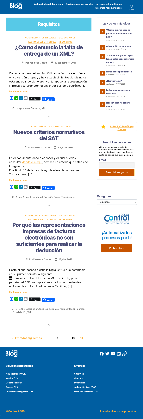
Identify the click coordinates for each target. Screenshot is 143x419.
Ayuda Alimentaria (25, 197)
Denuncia (35, 108)
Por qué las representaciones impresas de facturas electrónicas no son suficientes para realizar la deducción (48, 237)
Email (102, 160)
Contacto (79, 378)
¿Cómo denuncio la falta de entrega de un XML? (49, 50)
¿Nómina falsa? (114, 81)
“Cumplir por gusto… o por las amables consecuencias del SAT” (120, 59)
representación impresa (72, 309)
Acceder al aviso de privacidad (118, 411)
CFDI (23, 309)
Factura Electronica (42, 42)
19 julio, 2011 (65, 259)
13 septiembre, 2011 (65, 62)
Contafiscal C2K (14, 382)
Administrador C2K (15, 373)
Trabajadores (68, 197)
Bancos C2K (12, 387)
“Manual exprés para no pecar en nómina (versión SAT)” (119, 33)
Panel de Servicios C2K (86, 391)
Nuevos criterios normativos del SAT (48, 135)
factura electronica (49, 309)
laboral (39, 197)
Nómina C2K (12, 378)
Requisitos (65, 42)
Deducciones (67, 38)
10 (73, 338)
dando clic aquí (32, 162)
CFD (18, 309)
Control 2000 (16, 411)
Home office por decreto (119, 71)
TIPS (68, 126)
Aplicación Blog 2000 (85, 387)
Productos (79, 382)
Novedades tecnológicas (109, 4)
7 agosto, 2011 (65, 147)
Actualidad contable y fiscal (48, 4)
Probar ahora (116, 248)
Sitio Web (79, 373)
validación (21, 312)
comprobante (23, 108)
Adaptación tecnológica (118, 46)
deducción (32, 309)
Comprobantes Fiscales (40, 38)
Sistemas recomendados (108, 8)
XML (44, 108)
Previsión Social (52, 197)
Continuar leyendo (18, 91)
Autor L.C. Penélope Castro (122, 128)
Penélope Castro (38, 62)
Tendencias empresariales (79, 4)
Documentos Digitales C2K (19, 391)
